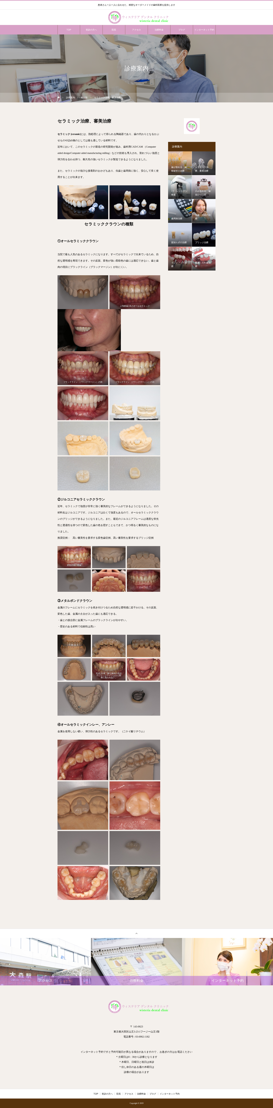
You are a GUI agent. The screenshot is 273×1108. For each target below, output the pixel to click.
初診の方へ (91, 29)
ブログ (181, 29)
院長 (114, 29)
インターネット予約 (204, 29)
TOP (69, 29)
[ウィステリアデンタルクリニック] (136, 17)
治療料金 (159, 29)
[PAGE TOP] (136, 933)
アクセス (136, 29)
